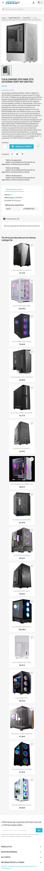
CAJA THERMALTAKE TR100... (22, 662)
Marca (7, 195)
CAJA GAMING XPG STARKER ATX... (22, 484)
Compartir (12, 154)
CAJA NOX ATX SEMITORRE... (22, 520)
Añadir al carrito (22, 146)
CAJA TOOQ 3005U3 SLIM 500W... (22, 413)
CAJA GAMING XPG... (22, 698)
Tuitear (17, 154)
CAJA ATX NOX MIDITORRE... (22, 306)
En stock (8, 200)
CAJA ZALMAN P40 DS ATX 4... (22, 627)
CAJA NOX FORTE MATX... (22, 591)
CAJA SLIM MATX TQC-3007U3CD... (22, 377)
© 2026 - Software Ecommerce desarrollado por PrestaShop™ (19, 867)
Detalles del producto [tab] (14, 189)
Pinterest (22, 154)
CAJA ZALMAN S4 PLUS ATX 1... (22, 270)
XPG (11, 195)
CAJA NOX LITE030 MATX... (22, 448)
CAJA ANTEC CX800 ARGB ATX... (22, 734)
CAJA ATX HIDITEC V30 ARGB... (22, 769)
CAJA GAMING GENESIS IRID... (22, 341)
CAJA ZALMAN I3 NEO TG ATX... (22, 805)
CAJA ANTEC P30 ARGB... (22, 555)
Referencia (9, 198)
